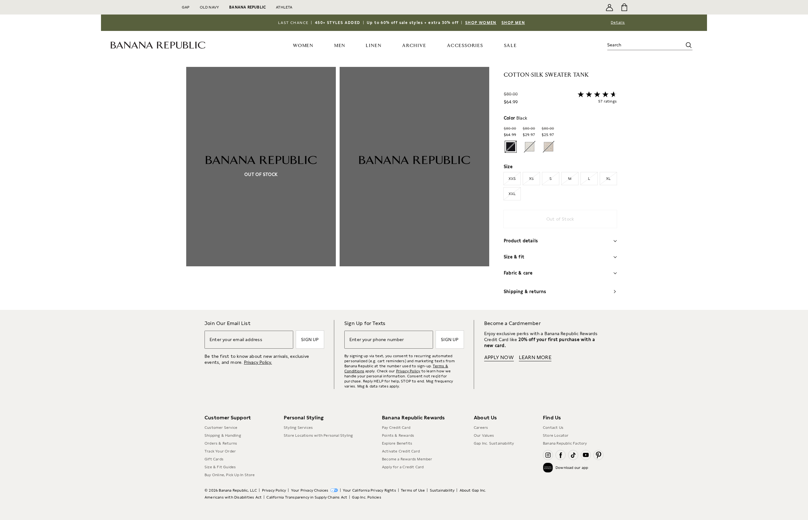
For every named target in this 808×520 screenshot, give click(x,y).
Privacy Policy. (258, 362)
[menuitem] (303, 45)
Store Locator (556, 435)
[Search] (688, 45)
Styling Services (298, 427)
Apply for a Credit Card (403, 467)
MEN (339, 45)
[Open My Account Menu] (609, 7)
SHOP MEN (513, 23)
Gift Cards (214, 459)
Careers (481, 427)
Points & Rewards (398, 435)
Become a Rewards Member (407, 459)
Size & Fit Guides (220, 467)
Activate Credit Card (401, 451)
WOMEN (303, 45)
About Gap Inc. (473, 490)
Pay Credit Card (396, 427)
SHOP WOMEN (480, 23)
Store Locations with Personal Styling (318, 435)
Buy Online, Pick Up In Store (230, 475)
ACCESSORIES (465, 45)
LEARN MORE (535, 357)
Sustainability (442, 490)
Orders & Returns (221, 443)
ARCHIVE (414, 45)
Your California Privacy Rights (369, 490)
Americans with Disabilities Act (233, 497)
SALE (510, 45)
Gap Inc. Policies (366, 497)
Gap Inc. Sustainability (494, 443)
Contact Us (553, 427)
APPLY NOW (499, 357)
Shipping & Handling (223, 435)
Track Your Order (220, 451)
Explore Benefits (397, 443)
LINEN (373, 45)
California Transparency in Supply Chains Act (306, 497)
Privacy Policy (408, 371)
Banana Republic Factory (565, 443)
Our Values (484, 435)
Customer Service (221, 427)
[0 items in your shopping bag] (623, 7)
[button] (337, 188)
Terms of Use (413, 490)
